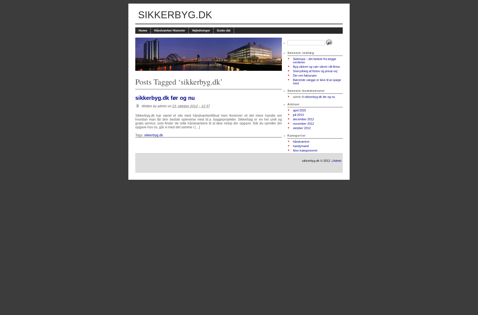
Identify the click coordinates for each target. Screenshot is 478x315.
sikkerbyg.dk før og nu (165, 98)
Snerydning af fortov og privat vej (315, 71)
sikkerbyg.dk (175, 14)
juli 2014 (298, 114)
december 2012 (303, 119)
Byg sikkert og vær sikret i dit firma (316, 66)
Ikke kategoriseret (305, 150)
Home (143, 30)
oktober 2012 (302, 128)
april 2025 (299, 110)
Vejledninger (201, 30)
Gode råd (223, 30)
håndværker (301, 141)
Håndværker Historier (169, 30)
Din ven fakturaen (305, 75)
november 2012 (303, 123)
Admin (337, 160)
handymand (301, 146)
